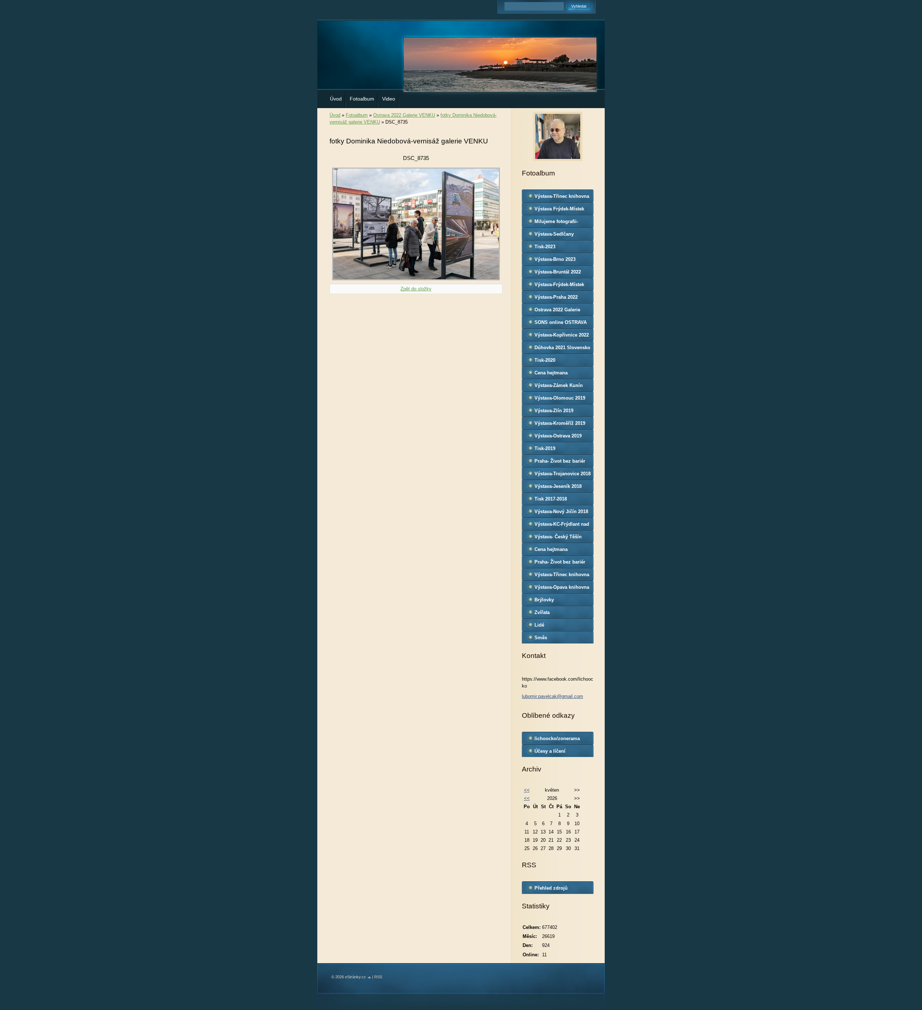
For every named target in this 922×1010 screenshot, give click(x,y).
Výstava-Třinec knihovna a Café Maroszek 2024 (561, 197)
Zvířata (542, 612)
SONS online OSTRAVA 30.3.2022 (560, 324)
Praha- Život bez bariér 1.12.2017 (559, 563)
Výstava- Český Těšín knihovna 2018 (558, 538)
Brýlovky (544, 599)
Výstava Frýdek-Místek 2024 (559, 210)
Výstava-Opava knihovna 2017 (561, 588)
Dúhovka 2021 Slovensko (562, 347)
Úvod (336, 99)
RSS (378, 977)
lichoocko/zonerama (557, 738)
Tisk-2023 (544, 246)
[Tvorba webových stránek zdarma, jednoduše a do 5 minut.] (369, 977)
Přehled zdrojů (551, 888)
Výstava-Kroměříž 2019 (559, 423)
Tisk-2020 (544, 360)
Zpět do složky (415, 289)
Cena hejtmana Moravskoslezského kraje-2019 (556, 374)
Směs (540, 637)
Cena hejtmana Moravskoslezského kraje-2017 (556, 551)
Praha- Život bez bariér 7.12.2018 (559, 462)
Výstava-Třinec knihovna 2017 (561, 576)
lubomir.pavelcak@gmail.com (552, 696)
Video (388, 99)
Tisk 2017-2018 (550, 499)
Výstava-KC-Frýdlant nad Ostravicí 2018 (561, 525)
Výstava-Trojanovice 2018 (562, 473)
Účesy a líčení (549, 751)
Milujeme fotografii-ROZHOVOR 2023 (556, 223)
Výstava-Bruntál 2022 (557, 272)
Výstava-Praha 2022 (556, 297)
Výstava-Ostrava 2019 (558, 436)
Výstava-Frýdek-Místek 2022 (559, 286)
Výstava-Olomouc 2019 (559, 398)
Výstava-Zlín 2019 (553, 410)
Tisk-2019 (544, 448)
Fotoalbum (362, 99)
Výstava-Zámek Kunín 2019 (558, 387)
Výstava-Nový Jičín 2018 (561, 511)
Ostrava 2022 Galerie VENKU (404, 115)
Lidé (539, 625)
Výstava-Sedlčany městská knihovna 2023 (560, 235)
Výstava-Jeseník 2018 (558, 486)
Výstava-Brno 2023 (555, 259)
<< (527, 790)
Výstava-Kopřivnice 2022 (561, 335)
